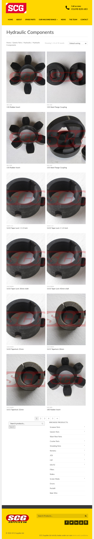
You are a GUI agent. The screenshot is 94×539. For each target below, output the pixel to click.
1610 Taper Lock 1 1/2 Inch (17, 228)
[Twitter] (71, 522)
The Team (73, 20)
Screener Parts (55, 427)
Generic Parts (17, 43)
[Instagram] (86, 522)
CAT (51, 460)
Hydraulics (27, 43)
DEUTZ (52, 465)
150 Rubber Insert (13, 168)
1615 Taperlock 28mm (55, 349)
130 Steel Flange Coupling (57, 107)
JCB (51, 455)
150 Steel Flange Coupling (57, 168)
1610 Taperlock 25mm (15, 349)
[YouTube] (81, 522)
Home (10, 20)
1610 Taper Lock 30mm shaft (18, 289)
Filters (52, 469)
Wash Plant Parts (56, 437)
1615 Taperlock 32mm (15, 410)
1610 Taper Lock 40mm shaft (58, 289)
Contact (84, 20)
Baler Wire (53, 493)
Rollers (52, 474)
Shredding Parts (55, 446)
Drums (52, 484)
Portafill (52, 488)
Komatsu (53, 451)
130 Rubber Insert (13, 107)
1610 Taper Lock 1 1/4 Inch (57, 228)
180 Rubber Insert (53, 410)
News (63, 20)
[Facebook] (67, 522)
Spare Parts (30, 20)
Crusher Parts (54, 441)
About (19, 20)
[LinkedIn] (76, 522)
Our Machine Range (47, 20)
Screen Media (54, 479)
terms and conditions (80, 535)
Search (12, 427)
